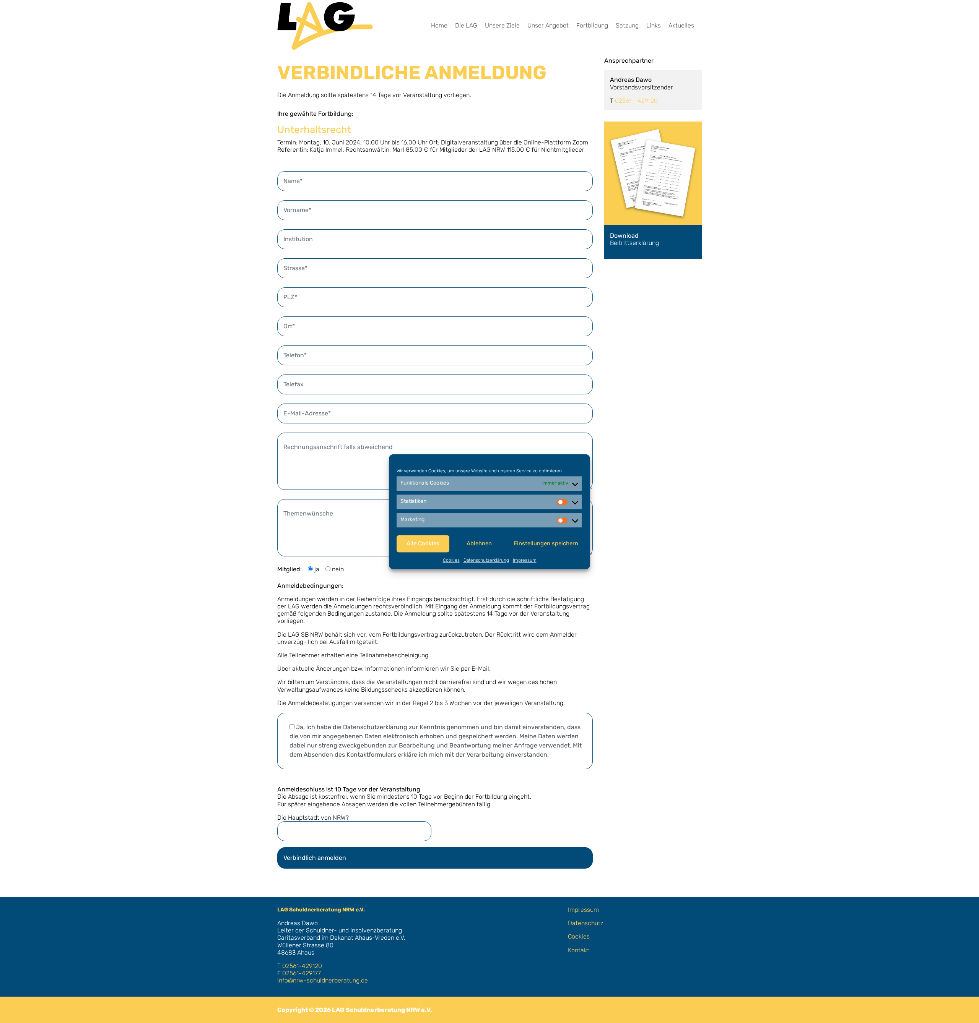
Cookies (451, 560)
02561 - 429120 (636, 100)
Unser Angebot (548, 25)
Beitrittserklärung (634, 239)
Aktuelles (681, 25)
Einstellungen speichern (546, 543)
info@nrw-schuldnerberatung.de (322, 980)
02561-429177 (301, 973)
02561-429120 (302, 965)
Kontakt (578, 950)
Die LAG (466, 25)
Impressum (525, 560)
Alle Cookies (423, 543)
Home (439, 25)
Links (653, 25)
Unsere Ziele (502, 25)
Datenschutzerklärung (486, 560)
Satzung (627, 25)
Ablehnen (479, 543)
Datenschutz (585, 923)
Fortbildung (592, 25)
